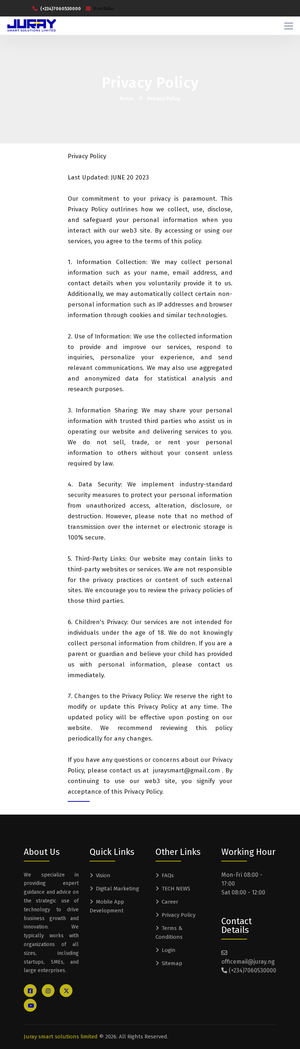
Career (170, 901)
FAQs (168, 875)
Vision (103, 875)
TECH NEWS (176, 888)
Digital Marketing (117, 888)
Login (169, 950)
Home (127, 99)
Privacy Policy (163, 99)
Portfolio (104, 8)
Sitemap (172, 963)
